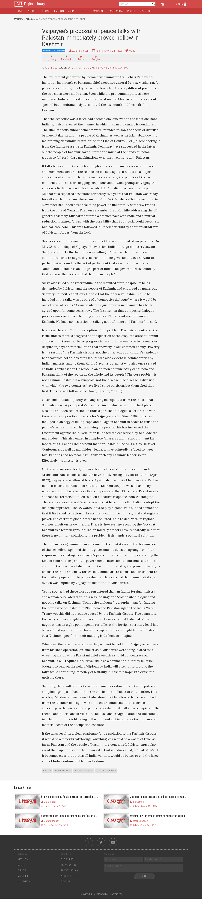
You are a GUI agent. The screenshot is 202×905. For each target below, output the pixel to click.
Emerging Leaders (64, 11)
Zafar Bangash (80, 50)
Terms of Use (69, 864)
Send (144, 876)
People (131, 11)
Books (46, 11)
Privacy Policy (69, 870)
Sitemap (65, 881)
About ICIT (146, 11)
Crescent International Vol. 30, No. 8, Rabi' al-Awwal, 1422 (97, 68)
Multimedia (116, 11)
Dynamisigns (115, 894)
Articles (32, 11)
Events (84, 11)
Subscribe (67, 859)
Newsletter (68, 876)
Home (20, 11)
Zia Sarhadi (50, 801)
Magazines (99, 11)
